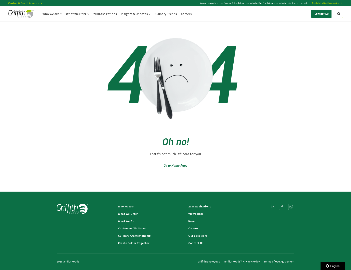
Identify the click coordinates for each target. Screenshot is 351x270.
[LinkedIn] (273, 207)
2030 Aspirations (199, 206)
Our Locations (198, 235)
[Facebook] (282, 207)
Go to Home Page (175, 165)
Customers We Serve (131, 228)
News (191, 221)
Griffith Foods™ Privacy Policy (242, 261)
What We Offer (128, 214)
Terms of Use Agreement (279, 261)
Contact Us (196, 243)
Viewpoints (196, 214)
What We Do (126, 221)
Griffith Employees (209, 261)
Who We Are (125, 206)
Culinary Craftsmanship (134, 235)
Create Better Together (133, 243)
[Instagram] (291, 207)
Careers (193, 228)
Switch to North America (325, 2)
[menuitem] (273, 207)
